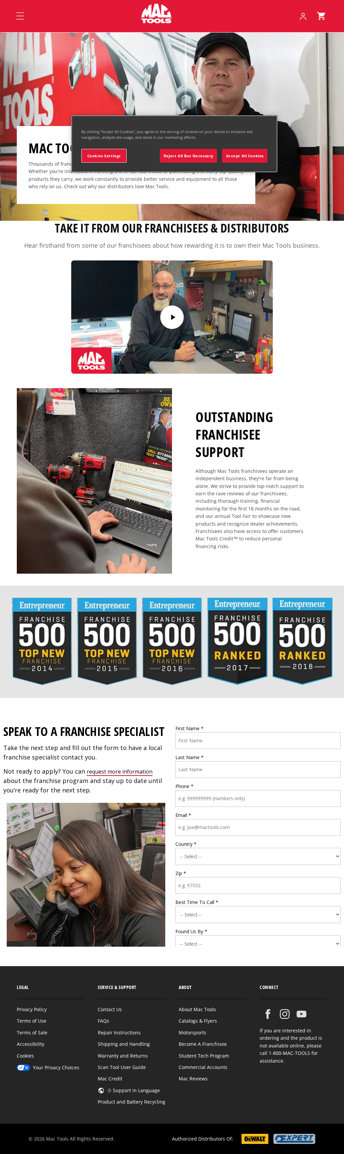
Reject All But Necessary (188, 155)
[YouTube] (301, 1014)
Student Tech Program (204, 1056)
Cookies (25, 1056)
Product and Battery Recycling (131, 1102)
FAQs (103, 1021)
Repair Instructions (119, 1032)
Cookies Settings (104, 155)
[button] (321, 16)
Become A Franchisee (203, 1044)
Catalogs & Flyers (198, 1021)
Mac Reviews (193, 1078)
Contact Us (110, 1009)
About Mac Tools (197, 1009)
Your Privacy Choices (56, 1067)
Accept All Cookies (245, 155)
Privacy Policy (32, 1009)
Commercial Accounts (203, 1067)
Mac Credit (110, 1078)
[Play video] (172, 317)
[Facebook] (268, 1014)
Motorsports (192, 1032)
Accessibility (30, 1044)
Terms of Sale (32, 1032)
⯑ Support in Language (133, 1090)
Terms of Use (31, 1021)
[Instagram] (284, 1014)
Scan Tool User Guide (122, 1067)
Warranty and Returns (123, 1056)
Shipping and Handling (124, 1044)
